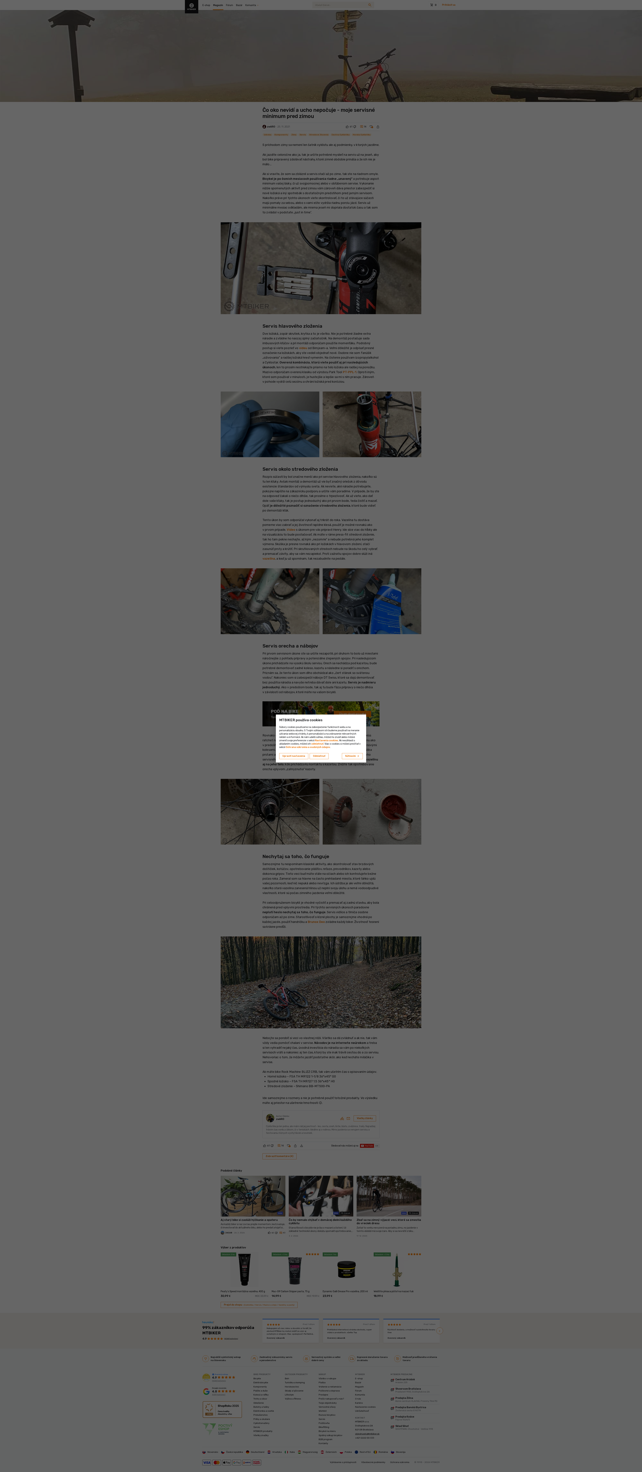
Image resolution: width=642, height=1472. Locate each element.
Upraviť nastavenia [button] (293, 756)
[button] (317, 743)
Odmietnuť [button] (319, 756)
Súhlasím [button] (352, 756)
